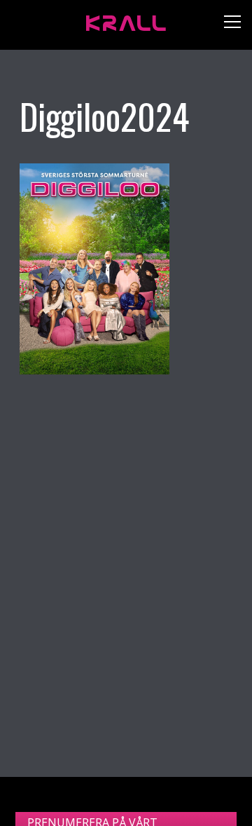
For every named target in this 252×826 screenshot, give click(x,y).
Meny (227, 25)
